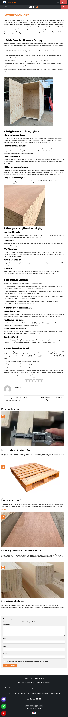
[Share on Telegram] (41, 380)
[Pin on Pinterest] (38, 380)
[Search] (58, 6)
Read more (4, 459)
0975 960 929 (12, 2)
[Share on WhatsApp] (26, 380)
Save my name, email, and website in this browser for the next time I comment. (27, 661)
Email (5, 646)
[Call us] (34, 698)
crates (13, 29)
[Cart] (63, 2)
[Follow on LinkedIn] (40, 698)
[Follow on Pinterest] (37, 698)
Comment (6, 624)
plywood (12, 24)
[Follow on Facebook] (28, 698)
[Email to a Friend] (35, 380)
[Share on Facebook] (29, 380)
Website (5, 654)
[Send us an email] (31, 698)
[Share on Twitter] (32, 380)
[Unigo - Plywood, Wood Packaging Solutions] (34, 7)
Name (5, 639)
